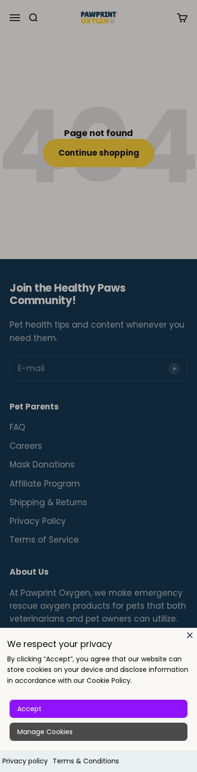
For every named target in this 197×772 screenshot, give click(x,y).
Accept (29, 709)
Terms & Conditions (86, 761)
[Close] (190, 635)
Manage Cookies (45, 732)
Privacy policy (25, 761)
